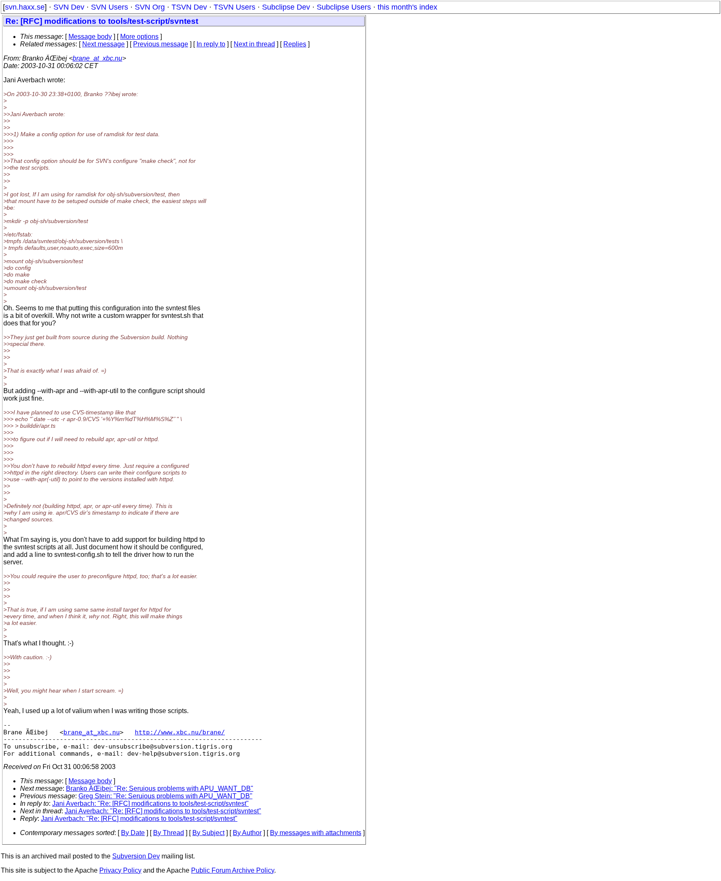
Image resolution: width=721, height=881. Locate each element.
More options (139, 36)
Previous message (160, 44)
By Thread (168, 832)
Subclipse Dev (286, 7)
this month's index (407, 7)
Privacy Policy (120, 870)
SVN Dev (68, 7)
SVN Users (109, 7)
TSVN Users (234, 7)
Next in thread (254, 44)
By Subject (208, 832)
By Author (247, 832)
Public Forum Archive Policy (232, 870)
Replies (294, 44)
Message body (90, 36)
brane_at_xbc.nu (97, 58)
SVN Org (150, 7)
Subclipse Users (344, 7)
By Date (133, 832)
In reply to (211, 44)
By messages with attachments (315, 832)
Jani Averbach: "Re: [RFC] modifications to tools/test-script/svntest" (150, 803)
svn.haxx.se (25, 7)
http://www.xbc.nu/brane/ (180, 732)
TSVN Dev (189, 7)
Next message (103, 44)
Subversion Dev (136, 856)
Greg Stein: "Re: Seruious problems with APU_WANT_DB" (165, 796)
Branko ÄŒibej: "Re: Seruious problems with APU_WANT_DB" (159, 788)
